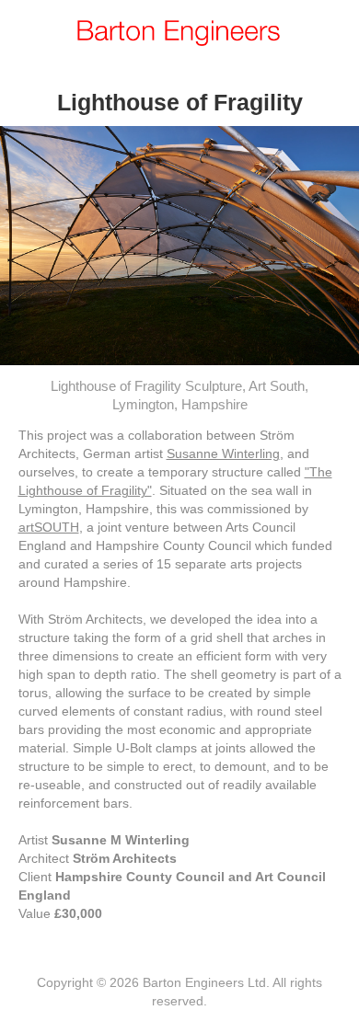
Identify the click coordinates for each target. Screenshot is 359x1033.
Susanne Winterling (223, 453)
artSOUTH (48, 527)
